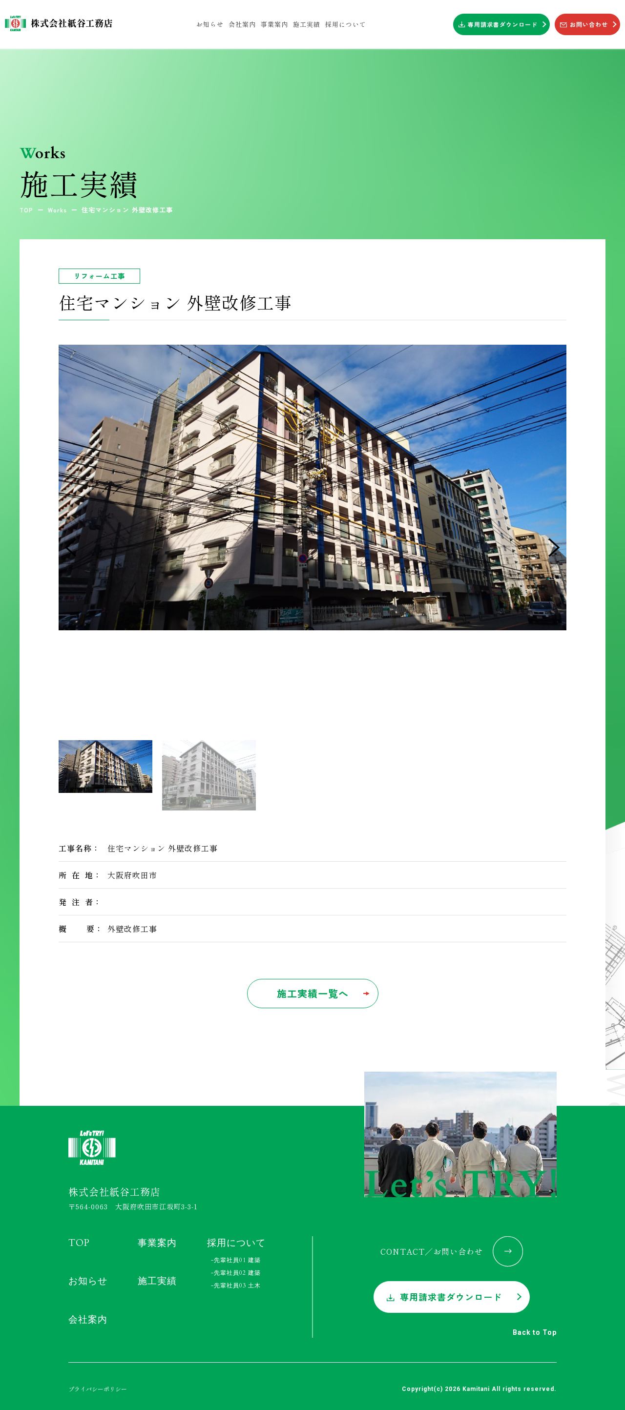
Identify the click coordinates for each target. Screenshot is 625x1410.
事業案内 (157, 1242)
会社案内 (87, 1319)
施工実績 (157, 1281)
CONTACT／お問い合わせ (431, 1251)
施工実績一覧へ (313, 993)
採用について (236, 1242)
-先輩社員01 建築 (236, 1260)
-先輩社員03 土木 (236, 1285)
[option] (312, 487)
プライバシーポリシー (97, 1388)
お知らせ (87, 1281)
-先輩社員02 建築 (236, 1273)
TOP (79, 1242)
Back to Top (535, 1332)
